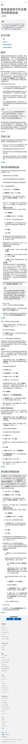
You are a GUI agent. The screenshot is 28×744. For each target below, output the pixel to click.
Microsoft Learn (4, 700)
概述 (4, 39)
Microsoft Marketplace (5, 707)
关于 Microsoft (4, 721)
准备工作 (5, 41)
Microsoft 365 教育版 (5, 662)
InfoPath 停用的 (12, 29)
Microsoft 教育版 (4, 655)
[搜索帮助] (5, 2)
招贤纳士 (3, 719)
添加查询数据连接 (7, 44)
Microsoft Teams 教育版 (6, 660)
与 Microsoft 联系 (4, 739)
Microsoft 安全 (4, 679)
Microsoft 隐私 (4, 726)
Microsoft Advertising (5, 687)
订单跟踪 (3, 649)
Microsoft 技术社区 (5, 704)
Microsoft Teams (4, 692)
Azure (3, 681)
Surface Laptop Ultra (5, 630)
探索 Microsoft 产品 (5, 636)
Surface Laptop (4, 628)
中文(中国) (5, 732)
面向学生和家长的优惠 (5, 668)
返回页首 (3, 131)
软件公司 (3, 711)
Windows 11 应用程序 (5, 638)
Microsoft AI (4, 677)
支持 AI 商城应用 (4, 702)
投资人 (3, 728)
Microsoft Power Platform (6, 709)
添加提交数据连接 (7, 47)
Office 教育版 (4, 664)
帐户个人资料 (4, 645)
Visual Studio (4, 713)
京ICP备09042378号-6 (5, 741)
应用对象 (4, 16)
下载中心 (3, 647)
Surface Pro (3, 625)
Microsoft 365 (4, 634)
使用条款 (12, 739)
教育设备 (3, 657)
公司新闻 (3, 724)
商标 (15, 739)
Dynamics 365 (4, 683)
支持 (2, 4)
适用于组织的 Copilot (5, 632)
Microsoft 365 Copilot (5, 690)
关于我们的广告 (19, 739)
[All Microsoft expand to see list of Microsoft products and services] (1, 1)
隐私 (9, 739)
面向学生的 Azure (4, 670)
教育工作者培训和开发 (5, 666)
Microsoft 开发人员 (5, 698)
